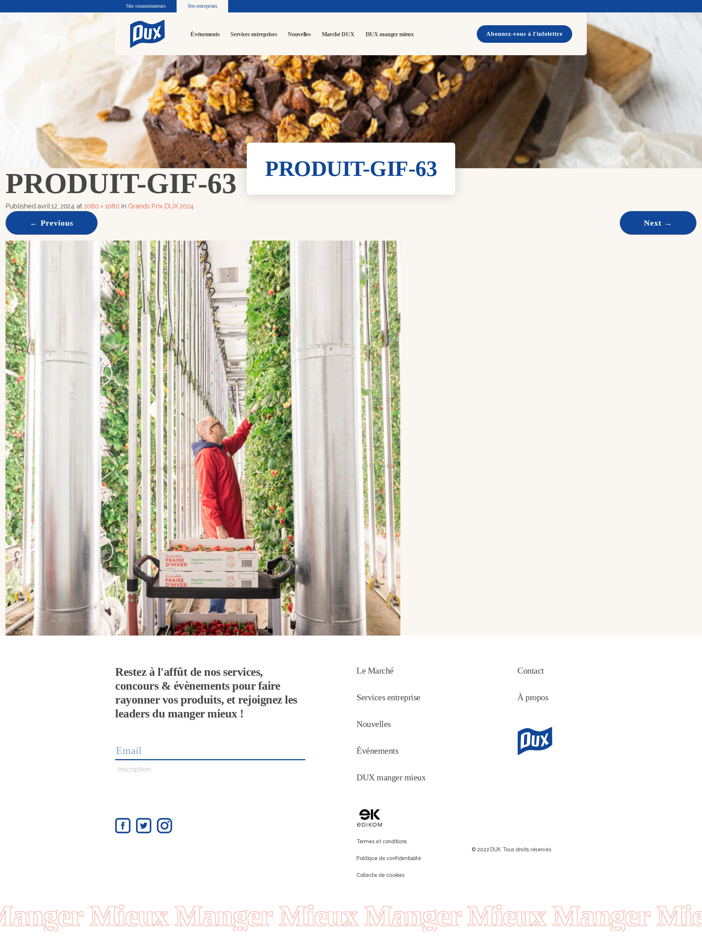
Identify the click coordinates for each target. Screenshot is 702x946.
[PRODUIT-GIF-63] (202, 437)
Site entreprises (202, 6)
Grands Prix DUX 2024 (161, 206)
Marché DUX (338, 34)
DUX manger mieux (390, 34)
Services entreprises (253, 34)
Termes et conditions (381, 841)
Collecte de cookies (380, 875)
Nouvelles (299, 34)
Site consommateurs (146, 6)
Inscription (134, 769)
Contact (530, 670)
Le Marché (375, 670)
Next (658, 222)
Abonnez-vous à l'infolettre (524, 34)
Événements (204, 34)
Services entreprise (388, 697)
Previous (51, 222)
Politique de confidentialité (388, 858)
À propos (532, 697)
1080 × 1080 (102, 206)
